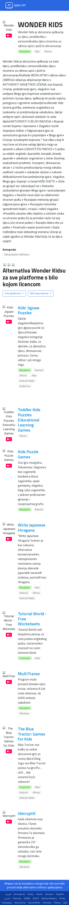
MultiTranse (29, 673)
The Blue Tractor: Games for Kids (31, 734)
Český (30, 894)
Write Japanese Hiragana (31, 527)
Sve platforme (13, 293)
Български (19, 894)
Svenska (47, 902)
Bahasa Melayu (49, 898)
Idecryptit (27, 813)
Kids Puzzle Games (28, 454)
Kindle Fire (25, 386)
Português (7, 902)
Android (39, 370)
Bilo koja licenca (39, 293)
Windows (24, 713)
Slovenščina (34, 902)
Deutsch (49, 894)
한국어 (36, 898)
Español (60, 894)
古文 (65, 902)
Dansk (39, 894)
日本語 (27, 898)
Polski (62, 898)
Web (37, 658)
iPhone (48, 51)
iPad (37, 51)
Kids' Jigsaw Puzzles (28, 310)
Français (17, 898)
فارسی (7, 898)
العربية (8, 894)
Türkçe (57, 902)
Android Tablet (27, 381)
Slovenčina (19, 902)
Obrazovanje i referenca (16, 254)
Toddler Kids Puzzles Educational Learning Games (29, 419)
